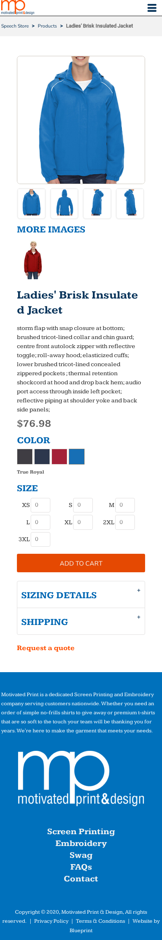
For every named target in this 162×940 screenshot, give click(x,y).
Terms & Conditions (100, 921)
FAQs (81, 867)
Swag (81, 855)
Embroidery (81, 843)
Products (47, 26)
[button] (81, 780)
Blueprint (81, 930)
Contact (81, 879)
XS (26, 505)
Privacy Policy (51, 921)
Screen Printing (81, 831)
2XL (108, 522)
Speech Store (15, 26)
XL (68, 522)
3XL (24, 539)
